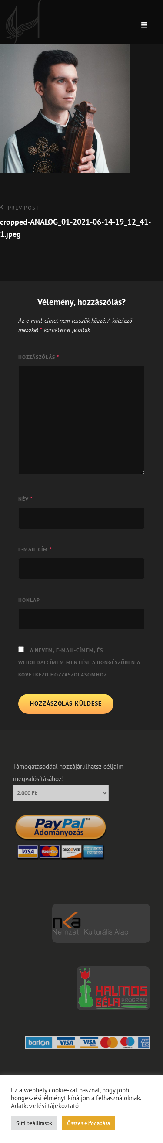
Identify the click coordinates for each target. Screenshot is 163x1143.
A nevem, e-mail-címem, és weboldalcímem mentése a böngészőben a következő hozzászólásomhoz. (79, 662)
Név (25, 498)
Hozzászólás (39, 357)
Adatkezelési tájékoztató (45, 1106)
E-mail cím (35, 549)
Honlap (29, 600)
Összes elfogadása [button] (88, 1123)
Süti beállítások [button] (34, 1123)
